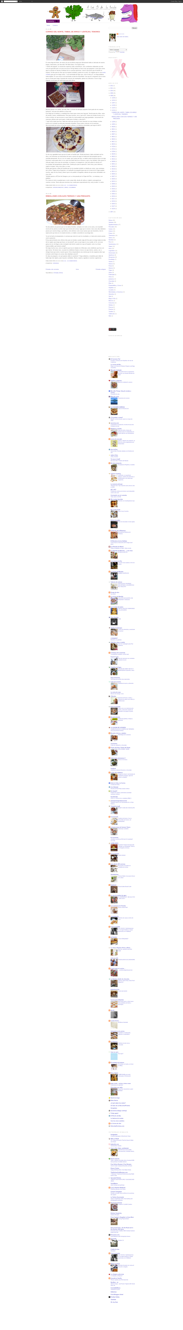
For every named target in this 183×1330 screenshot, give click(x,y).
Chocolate (111, 281)
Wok (110, 316)
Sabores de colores (116, 582)
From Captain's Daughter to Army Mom (122, 1217)
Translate (121, 52)
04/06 (113, 183)
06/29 (113, 154)
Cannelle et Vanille (116, 1278)
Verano (110, 261)
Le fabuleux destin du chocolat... (120, 979)
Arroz (66, 187)
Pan (110, 242)
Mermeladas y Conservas (116, 292)
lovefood (113, 768)
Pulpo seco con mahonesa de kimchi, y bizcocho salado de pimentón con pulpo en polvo (125, 710)
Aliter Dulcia (114, 1100)
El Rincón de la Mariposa (118, 530)
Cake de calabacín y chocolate (119, 745)
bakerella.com (115, 1144)
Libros (110, 272)
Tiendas (111, 311)
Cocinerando (114, 816)
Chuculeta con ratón (117, 1087)
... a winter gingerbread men (125, 970)
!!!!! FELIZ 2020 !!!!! (122, 552)
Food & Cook (114, 657)
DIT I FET (113, 489)
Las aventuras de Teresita (118, 906)
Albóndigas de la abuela (124, 734)
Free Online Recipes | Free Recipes (121, 1164)
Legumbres (72, 187)
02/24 (113, 196)
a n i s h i (121, 33)
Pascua (111, 307)
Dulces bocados (115, 520)
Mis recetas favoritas (117, 499)
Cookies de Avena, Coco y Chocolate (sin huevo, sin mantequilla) (125, 820)
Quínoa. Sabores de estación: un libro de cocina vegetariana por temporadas (126, 442)
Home (48, 25)
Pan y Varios (114, 1073)
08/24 (113, 139)
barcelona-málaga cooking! (119, 1110)
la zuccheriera (115, 853)
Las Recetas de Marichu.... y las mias (122, 550)
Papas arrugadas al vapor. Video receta (121, 548)
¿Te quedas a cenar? (117, 417)
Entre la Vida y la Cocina (118, 783)
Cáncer (111, 231)
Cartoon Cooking (116, 473)
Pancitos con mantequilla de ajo (126, 501)
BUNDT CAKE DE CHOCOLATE (126, 808)
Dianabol (113, 1251)
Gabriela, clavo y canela (118, 642)
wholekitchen (114, 874)
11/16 (113, 110)
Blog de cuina (115, 396)
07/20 (113, 146)
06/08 (113, 161)
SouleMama (114, 1183)
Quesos (111, 268)
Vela (110, 296)
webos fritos (114, 455)
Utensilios (111, 294)
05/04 (113, 174)
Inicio (77, 269)
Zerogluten (114, 1108)
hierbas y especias (116, 380)
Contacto (55, 25)
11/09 (113, 121)
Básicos (111, 300)
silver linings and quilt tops (117, 1185)
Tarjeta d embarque (116, 628)
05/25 (113, 166)
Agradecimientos (58, 187)
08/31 (113, 136)
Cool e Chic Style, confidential (120, 1148)
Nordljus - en (114, 1282)
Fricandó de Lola (115, 394)
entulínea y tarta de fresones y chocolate (121, 770)
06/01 (113, 164)
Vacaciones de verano (124, 398)
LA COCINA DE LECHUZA (118, 727)
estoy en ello (114, 958)
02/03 (113, 203)
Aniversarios (112, 253)
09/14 (113, 131)
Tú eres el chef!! (115, 459)
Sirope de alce (115, 592)
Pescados (111, 226)
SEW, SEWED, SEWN (123, 749)
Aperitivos (111, 255)
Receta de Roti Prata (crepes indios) (120, 788)
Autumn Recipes (115, 1214)
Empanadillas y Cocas (115, 285)
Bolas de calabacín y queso (125, 382)
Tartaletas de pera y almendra (125, 683)
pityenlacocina (115, 989)
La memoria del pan (116, 484)
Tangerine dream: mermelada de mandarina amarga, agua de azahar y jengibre (126, 775)
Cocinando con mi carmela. (119, 495)
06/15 (113, 159)
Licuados (111, 290)
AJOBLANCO (114, 843)
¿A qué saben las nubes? (118, 1103)
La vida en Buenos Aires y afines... (121, 947)
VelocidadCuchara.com (117, 1126)
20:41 (64, 260)
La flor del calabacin (117, 772)
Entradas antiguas (101, 269)
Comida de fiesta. (115, 784)
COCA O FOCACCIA (123, 408)
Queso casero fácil (123, 907)
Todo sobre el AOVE (116, 497)
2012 (111, 85)
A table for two (115, 1249)
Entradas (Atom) (58, 272)
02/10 (113, 201)
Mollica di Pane (115, 1263)
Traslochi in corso (115, 1289)
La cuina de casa (116, 692)
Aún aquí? (120, 1053)
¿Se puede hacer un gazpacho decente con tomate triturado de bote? (126, 373)
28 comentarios (72, 260)
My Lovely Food (115, 509)
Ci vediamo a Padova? (116, 1275)
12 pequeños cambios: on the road (120, 654)
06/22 (113, 156)
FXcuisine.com (115, 1235)
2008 (111, 95)
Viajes (110, 270)
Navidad (111, 239)
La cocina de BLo (116, 364)
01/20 (113, 208)
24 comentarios (72, 185)
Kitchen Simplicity (116, 1213)
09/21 (113, 129)
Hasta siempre (122, 855)
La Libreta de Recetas (117, 571)
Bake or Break (115, 1138)
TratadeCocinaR (115, 806)
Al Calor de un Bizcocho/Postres (120, 1105)
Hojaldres (111, 287)
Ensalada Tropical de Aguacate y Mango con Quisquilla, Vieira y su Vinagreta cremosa (126, 846)
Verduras (56, 263)
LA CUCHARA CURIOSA (118, 407)
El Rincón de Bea (116, 1116)
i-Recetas (113, 696)
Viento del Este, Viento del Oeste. (120, 747)
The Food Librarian (116, 1202)
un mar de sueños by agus (118, 895)
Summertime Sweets (116, 1145)
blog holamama (115, 677)
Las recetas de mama (117, 607)
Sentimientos (112, 244)
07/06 (113, 151)
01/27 (113, 206)
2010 (111, 90)
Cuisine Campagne (116, 1191)
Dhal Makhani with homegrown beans (120, 1236)
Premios (111, 309)
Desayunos (112, 257)
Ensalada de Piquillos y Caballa (126, 464)
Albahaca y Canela (116, 428)
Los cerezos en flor (116, 561)
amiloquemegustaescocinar (119, 800)
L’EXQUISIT (114, 638)
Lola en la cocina (116, 681)
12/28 (113, 98)
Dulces (110, 220)
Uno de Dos (114, 449)
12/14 (113, 100)
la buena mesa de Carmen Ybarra (120, 827)
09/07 (113, 134)
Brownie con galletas (116, 640)
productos (111, 279)
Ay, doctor (113, 594)
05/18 (113, 169)
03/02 (113, 193)
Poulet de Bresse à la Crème (118, 1189)
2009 (111, 93)
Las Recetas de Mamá (117, 546)
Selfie (119, 619)
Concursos (112, 303)
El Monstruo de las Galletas (119, 541)
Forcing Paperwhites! (123, 1218)
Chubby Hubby (115, 1297)
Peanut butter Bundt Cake (124, 886)
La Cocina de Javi (116, 1123)
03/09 (113, 191)
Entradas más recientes (52, 269)
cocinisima (114, 743)
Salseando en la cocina (117, 1031)
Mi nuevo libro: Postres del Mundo (119, 460)
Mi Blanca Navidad (123, 1022)
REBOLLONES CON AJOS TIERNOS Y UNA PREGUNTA (68, 196)
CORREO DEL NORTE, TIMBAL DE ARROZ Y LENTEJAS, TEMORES (73, 32)
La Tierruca (114, 1041)
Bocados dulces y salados (118, 733)
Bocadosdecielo (115, 717)
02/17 (113, 198)
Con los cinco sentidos (117, 1121)
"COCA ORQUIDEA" (123, 938)
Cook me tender (115, 926)
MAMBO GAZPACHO (123, 573)
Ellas (110, 283)
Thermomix (112, 235)
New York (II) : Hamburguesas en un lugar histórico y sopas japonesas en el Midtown (125, 930)
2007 (111, 211)
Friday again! (114, 1113)
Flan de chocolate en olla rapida (126, 521)
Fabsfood (113, 885)
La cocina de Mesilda (117, 596)
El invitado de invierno (117, 1062)
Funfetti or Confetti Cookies (125, 1204)
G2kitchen (114, 1292)
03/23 (113, 186)
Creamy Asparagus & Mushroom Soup (120, 1136)
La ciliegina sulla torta (117, 1274)
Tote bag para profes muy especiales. (120, 679)
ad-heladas (114, 937)
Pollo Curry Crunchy (123, 511)
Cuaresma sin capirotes (117, 1085)
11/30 (113, 105)
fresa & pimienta (115, 706)
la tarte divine (115, 1020)
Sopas (110, 246)
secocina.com (115, 423)
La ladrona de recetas (117, 1118)
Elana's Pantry (115, 1168)
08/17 (113, 141)
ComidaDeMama (115, 1288)
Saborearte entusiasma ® (118, 758)
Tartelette (113, 1299)
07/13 (113, 149)
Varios (110, 237)
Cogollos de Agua (116, 667)
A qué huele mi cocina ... (118, 968)
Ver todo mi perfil (122, 36)
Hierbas (111, 305)
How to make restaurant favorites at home (121, 1166)
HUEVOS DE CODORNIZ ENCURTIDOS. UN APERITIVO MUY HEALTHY (126, 585)
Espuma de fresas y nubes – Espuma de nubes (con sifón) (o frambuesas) (126, 699)
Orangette (113, 1239)
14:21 (64, 185)
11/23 (113, 107)
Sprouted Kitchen (116, 1178)
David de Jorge (115, 1098)
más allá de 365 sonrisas (118, 864)
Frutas (110, 233)
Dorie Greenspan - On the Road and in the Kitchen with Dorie (122, 1228)
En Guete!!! (114, 791)
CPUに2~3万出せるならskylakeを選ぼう (121, 798)
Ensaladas (111, 259)
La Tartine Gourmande (117, 1197)
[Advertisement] (91, 1315)
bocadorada (114, 796)
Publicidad (111, 274)
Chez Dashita (114, 617)
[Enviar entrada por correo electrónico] (77, 185)
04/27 (113, 176)
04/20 (113, 179)
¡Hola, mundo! (114, 456)
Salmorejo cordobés (123, 828)
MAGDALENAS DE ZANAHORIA (126, 959)
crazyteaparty (114, 916)
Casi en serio (114, 1052)
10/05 (113, 124)
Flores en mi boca (122, 759)
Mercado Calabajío (116, 370)
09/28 (113, 126)
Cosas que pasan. (122, 991)
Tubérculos (112, 313)
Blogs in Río (112, 298)
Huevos (111, 263)
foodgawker (114, 1134)
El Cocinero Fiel (115, 359)
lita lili (112, 1010)
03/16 (113, 188)
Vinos (110, 276)
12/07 (113, 102)
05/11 (113, 171)
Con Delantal (114, 787)
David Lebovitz (115, 1158)
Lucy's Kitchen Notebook (118, 1187)
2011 (111, 88)
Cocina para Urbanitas (117, 1000)
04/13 (113, 181)
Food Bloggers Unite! (117, 1294)
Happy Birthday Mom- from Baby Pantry (121, 1170)
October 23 (121, 1240)
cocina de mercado (116, 439)
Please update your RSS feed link (119, 1280)
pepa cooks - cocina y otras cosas (121, 1083)
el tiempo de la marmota (118, 652)
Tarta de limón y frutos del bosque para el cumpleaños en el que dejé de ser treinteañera (126, 432)
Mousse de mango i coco (117, 693)
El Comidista (114, 837)
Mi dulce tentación (116, 463)
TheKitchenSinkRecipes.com (119, 1172)
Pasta (110, 266)
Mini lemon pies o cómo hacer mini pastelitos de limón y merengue (126, 1003)
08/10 (113, 144)
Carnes (111, 229)
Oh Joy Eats (114, 1302)
